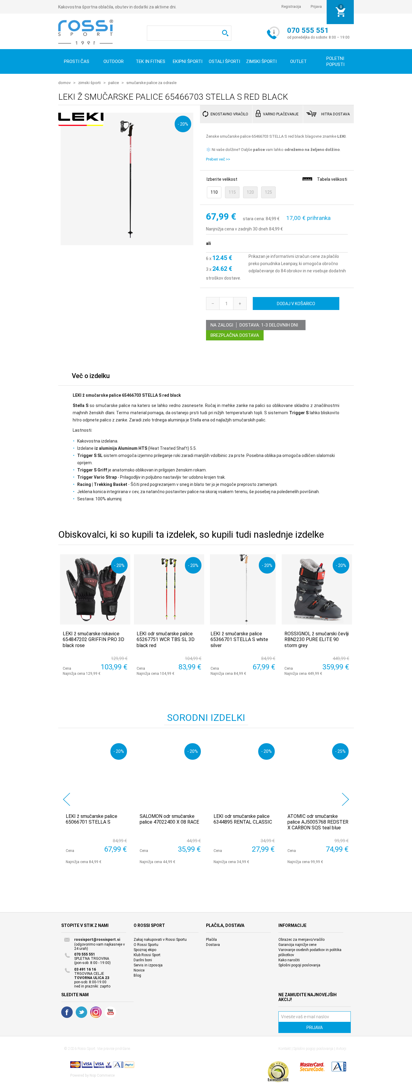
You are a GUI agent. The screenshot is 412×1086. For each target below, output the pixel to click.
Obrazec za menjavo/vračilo (301, 939)
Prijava (316, 7)
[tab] (91, 377)
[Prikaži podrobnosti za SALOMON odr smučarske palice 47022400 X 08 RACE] (170, 773)
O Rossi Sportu (146, 945)
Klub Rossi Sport (147, 955)
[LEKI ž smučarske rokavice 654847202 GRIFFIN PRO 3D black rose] (95, 589)
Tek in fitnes (150, 61)
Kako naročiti (289, 960)
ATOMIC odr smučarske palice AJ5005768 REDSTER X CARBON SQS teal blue (317, 822)
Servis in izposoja (148, 965)
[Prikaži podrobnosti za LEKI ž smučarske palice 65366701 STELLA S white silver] (243, 589)
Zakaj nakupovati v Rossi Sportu (160, 939)
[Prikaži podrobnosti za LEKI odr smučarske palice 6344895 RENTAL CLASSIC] (244, 773)
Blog (137, 975)
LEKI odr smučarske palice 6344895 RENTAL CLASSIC (243, 819)
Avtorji (341, 1049)
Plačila (211, 939)
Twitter (81, 1012)
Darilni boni (143, 960)
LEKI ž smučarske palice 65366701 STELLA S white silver (239, 639)
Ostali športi (224, 61)
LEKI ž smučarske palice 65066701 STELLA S (91, 819)
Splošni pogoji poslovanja (299, 965)
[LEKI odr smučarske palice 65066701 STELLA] (96, 773)
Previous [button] (66, 799)
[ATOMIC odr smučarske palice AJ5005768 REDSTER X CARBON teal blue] (318, 773)
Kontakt (284, 1049)
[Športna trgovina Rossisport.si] (85, 32)
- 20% (183, 124)
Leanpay (289, 263)
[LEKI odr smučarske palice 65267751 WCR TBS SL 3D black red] (169, 589)
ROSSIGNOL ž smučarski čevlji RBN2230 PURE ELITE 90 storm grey (316, 639)
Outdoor (113, 61)
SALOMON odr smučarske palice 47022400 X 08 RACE (169, 819)
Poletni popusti (335, 61)
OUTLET (298, 61)
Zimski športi (261, 61)
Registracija (291, 7)
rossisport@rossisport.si (97, 939)
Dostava (213, 945)
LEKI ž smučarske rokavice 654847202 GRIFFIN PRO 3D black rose (93, 639)
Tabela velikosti (332, 179)
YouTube (110, 1012)
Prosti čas (76, 61)
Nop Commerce (102, 1075)
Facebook (67, 1012)
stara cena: (254, 218)
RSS (96, 1012)
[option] (95, 802)
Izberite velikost (222, 179)
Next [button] (345, 799)
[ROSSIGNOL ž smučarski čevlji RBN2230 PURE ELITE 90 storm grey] (316, 589)
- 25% (340, 751)
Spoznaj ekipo (145, 950)
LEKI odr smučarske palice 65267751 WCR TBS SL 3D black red (166, 639)
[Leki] (80, 122)
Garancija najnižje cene (297, 945)
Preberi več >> (218, 159)
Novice (139, 970)
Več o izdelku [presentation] (91, 376)
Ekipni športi (187, 61)
